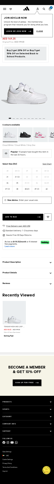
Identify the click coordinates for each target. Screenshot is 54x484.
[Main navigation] (4, 8)
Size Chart (47, 164)
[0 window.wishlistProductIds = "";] (11, 8)
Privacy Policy (7, 463)
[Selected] (10, 134)
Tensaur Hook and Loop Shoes (16, 326)
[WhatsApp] (16, 442)
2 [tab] (14, 117)
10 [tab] (44, 117)
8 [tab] (36, 117)
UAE (7, 455)
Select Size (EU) (10, 164)
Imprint (5, 471)
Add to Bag (11, 217)
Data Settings (7, 452)
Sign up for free (24, 382)
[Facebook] (4, 442)
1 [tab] (10, 117)
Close (39, 31)
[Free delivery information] (4, 226)
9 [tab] (40, 117)
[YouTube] (12, 442)
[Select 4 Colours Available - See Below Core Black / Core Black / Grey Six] (25, 134)
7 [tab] (32, 117)
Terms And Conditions (10, 467)
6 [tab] (29, 117)
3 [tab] (17, 117)
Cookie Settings (8, 459)
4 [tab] (21, 117)
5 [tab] (25, 117)
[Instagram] (8, 442)
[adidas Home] (27, 8)
